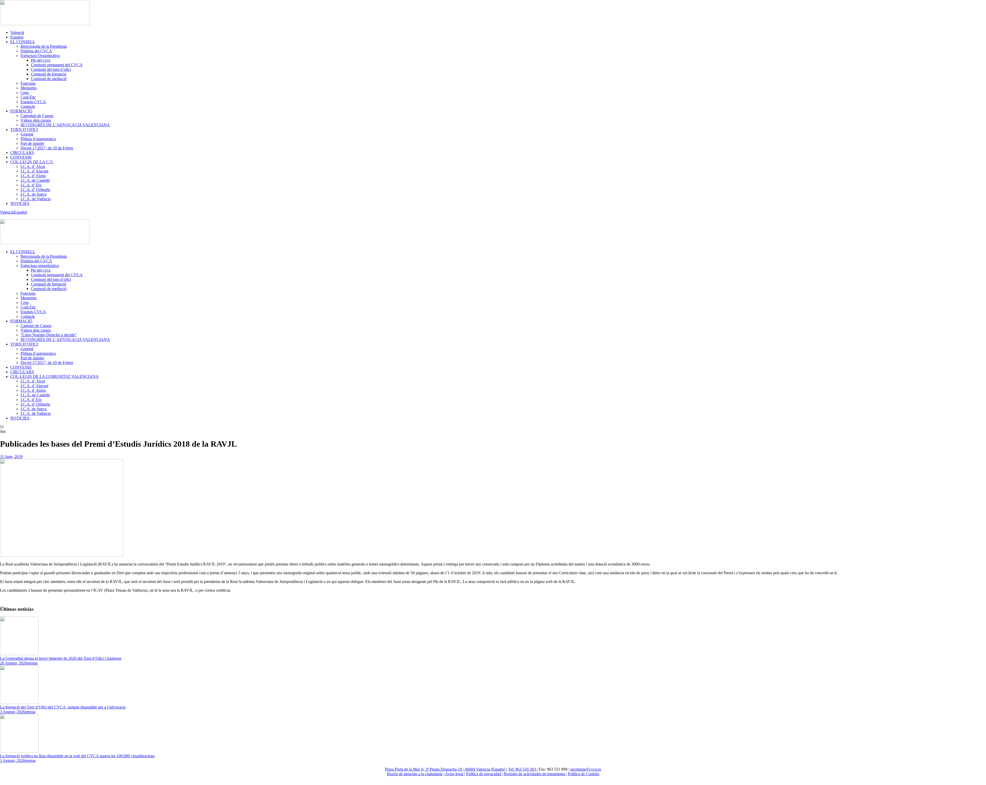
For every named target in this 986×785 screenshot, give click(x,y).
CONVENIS (21, 157)
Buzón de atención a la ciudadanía (414, 774)
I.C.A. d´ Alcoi (33, 166)
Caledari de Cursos (36, 325)
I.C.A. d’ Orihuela (35, 189)
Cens (25, 92)
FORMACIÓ (21, 111)
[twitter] (1, 217)
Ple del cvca (40, 60)
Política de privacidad (484, 774)
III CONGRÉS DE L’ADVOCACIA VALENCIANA (65, 125)
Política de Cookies (583, 774)
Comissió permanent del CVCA (57, 65)
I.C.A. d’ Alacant (34, 171)
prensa (32, 663)
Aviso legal (454, 774)
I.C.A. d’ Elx (31, 185)
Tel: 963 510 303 (522, 769)
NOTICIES (19, 203)
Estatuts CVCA (33, 102)
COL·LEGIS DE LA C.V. (31, 162)
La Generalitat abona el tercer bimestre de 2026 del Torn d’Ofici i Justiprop (60, 658)
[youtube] (4, 217)
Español (16, 37)
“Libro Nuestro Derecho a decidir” (49, 335)
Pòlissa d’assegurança (38, 139)
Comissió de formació (48, 74)
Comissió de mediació (49, 78)
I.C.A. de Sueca (33, 194)
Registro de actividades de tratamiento (535, 774)
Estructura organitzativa (40, 265)
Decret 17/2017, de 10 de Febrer (47, 148)
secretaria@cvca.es (585, 769)
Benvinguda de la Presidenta (44, 46)
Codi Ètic (28, 97)
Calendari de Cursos (37, 115)
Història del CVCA (36, 51)
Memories (29, 88)
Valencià (17, 32)
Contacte (28, 106)
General (27, 134)
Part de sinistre (32, 143)
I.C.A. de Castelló (35, 180)
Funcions (28, 83)
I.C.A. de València (36, 199)
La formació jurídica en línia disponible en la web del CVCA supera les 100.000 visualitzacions (77, 756)
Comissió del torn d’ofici (51, 69)
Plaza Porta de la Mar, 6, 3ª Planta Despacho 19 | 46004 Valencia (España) (445, 769)
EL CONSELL (22, 42)
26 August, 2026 (13, 663)
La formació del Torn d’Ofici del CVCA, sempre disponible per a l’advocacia (63, 707)
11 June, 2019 (11, 456)
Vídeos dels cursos (36, 120)
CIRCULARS (22, 152)
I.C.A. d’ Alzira (33, 176)
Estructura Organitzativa (40, 55)
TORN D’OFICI (24, 129)
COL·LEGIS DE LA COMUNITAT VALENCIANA (54, 376)
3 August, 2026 (12, 712)
